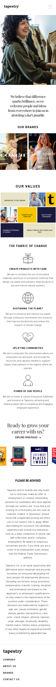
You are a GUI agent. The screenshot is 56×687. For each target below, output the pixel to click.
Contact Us (11, 679)
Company (9, 659)
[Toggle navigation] (49, 5)
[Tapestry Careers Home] (12, 652)
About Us (9, 666)
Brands (8, 672)
